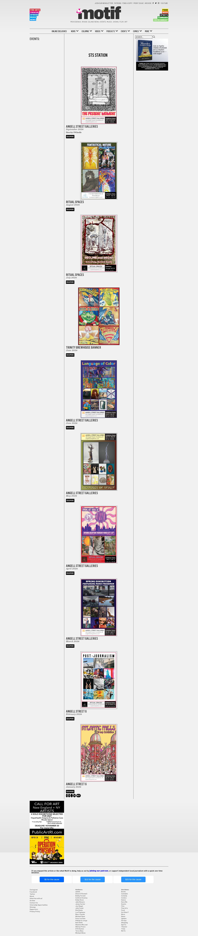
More (147, 31)
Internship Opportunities (39, 905)
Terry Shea (79, 931)
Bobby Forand (80, 896)
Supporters (34, 909)
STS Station (79, 929)
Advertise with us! (36, 898)
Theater (34, 12)
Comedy (124, 896)
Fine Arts (35, 10)
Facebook (153, 3)
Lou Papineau (80, 912)
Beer (165, 13)
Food (165, 10)
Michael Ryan (80, 916)
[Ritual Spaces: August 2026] (99, 168)
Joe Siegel (79, 906)
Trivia (123, 929)
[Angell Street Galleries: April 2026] (99, 531)
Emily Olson (79, 900)
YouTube (164, 3)
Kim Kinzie (79, 910)
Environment (161, 20)
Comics (136, 31)
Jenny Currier (80, 904)
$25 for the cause (133, 879)
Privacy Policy (35, 911)
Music (33, 17)
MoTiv (123, 931)
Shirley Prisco (80, 927)
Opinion (34, 15)
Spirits (164, 15)
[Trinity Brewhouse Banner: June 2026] (99, 313)
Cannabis (163, 18)
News (33, 20)
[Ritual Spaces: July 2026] (99, 240)
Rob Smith (78, 923)
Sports (123, 925)
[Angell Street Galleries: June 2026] (99, 386)
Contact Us (34, 903)
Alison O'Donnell (81, 894)
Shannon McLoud (81, 925)
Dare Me (124, 902)
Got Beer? (125, 912)
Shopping (124, 923)
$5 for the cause (51, 879)
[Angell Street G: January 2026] (99, 750)
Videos (97, 31)
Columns (85, 31)
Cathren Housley (81, 898)
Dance (123, 900)
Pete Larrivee (80, 918)
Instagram (159, 3)
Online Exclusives (59, 31)
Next (78, 795)
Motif (98, 13)
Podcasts (110, 31)
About (32, 896)
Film (122, 906)
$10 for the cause (93, 879)
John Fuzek (79, 908)
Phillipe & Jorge (81, 920)
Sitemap (33, 907)
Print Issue (138, 3)
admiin (77, 892)
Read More (70, 137)
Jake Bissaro (80, 902)
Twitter (156, 3)
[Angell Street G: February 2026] (99, 677)
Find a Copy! (127, 3)
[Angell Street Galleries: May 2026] (99, 459)
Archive (148, 3)
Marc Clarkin (80, 914)
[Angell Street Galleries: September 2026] (99, 94)
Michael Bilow (80, 933)
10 (74, 795)
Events (124, 31)
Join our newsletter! (104, 3)
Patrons (117, 3)
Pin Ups (123, 920)
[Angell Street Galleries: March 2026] (99, 604)
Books (123, 892)
